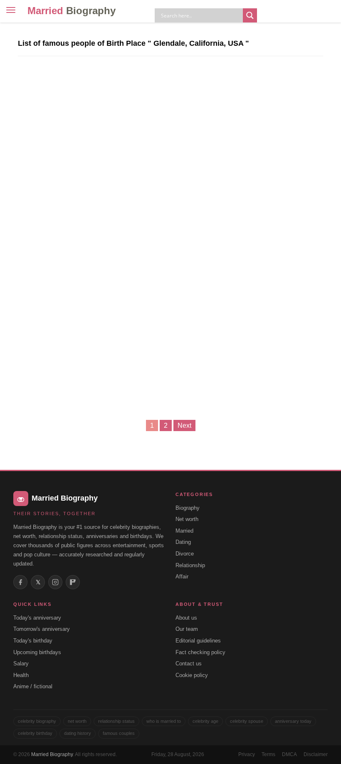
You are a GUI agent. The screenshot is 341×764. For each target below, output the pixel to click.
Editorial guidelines (198, 640)
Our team (186, 629)
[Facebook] (20, 582)
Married (71, 10)
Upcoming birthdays (37, 652)
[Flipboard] (73, 582)
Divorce (184, 554)
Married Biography (52, 754)
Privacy (246, 754)
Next (184, 425)
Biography (187, 508)
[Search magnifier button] (250, 15)
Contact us (188, 663)
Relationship (190, 565)
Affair (181, 576)
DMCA (289, 754)
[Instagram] (55, 582)
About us (186, 618)
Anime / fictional (32, 686)
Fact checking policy (200, 652)
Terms (268, 754)
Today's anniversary (37, 618)
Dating (183, 542)
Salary (21, 663)
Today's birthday (32, 640)
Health (21, 675)
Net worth (186, 519)
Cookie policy (191, 675)
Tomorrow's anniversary (41, 629)
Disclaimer (316, 754)
